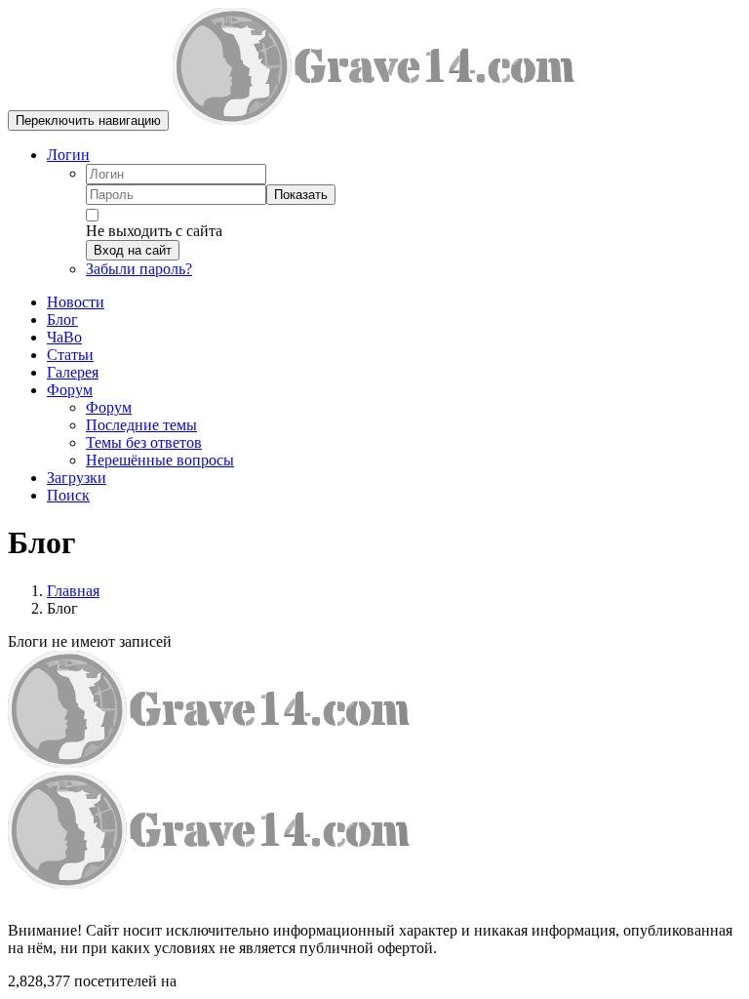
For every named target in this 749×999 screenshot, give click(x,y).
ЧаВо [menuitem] (64, 337)
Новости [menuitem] (75, 302)
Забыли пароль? (139, 268)
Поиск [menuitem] (68, 495)
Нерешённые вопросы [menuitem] (160, 460)
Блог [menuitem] (62, 319)
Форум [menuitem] (109, 407)
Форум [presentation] (70, 389)
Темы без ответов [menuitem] (144, 442)
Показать (301, 194)
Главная (73, 590)
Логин (68, 154)
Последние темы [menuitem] (141, 425)
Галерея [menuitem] (73, 372)
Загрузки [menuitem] (76, 477)
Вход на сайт (133, 250)
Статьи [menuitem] (70, 354)
